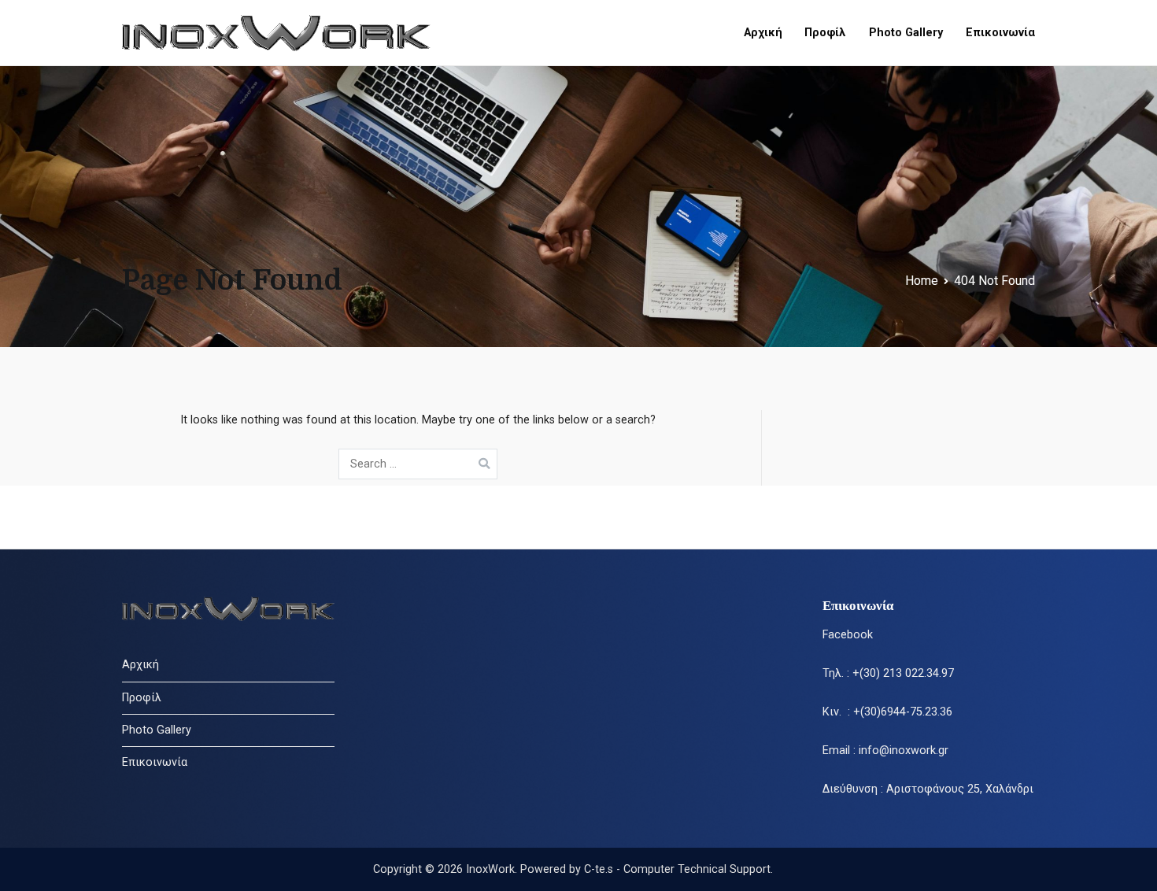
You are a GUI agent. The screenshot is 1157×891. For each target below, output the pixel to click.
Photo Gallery (906, 32)
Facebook (847, 634)
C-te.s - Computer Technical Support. (678, 869)
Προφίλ (825, 32)
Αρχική (763, 32)
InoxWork (490, 869)
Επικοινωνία (1000, 32)
